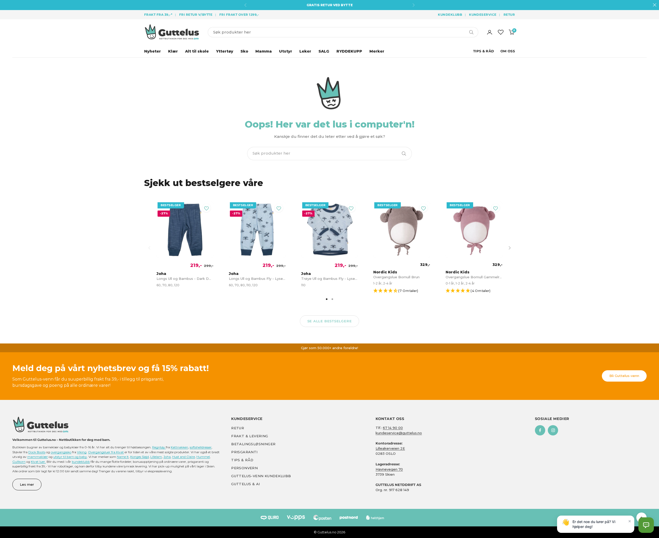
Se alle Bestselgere (329, 321)
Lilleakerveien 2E (390, 448)
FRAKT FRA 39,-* (158, 14)
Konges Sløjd (139, 457)
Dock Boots (36, 452)
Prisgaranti (244, 452)
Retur (509, 14)
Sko (244, 51)
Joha (167, 457)
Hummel (203, 457)
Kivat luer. (38, 462)
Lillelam (156, 457)
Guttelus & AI (245, 484)
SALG (323, 51)
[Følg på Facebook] (540, 430)
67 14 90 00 (393, 428)
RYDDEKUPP (349, 51)
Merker (376, 51)
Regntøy (159, 447)
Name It (123, 457)
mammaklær (37, 457)
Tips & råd (242, 460)
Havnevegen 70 (389, 469)
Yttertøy (224, 51)
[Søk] (404, 153)
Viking (81, 452)
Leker (305, 51)
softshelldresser (201, 447)
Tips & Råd (483, 51)
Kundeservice (483, 14)
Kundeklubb (450, 14)
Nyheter (152, 51)
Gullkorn (18, 462)
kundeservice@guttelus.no (399, 433)
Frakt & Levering (249, 436)
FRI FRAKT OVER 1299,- (239, 14)
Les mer (27, 484)
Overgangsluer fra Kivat (106, 452)
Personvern (244, 468)
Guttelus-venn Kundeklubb (261, 476)
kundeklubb (81, 462)
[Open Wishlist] (501, 32)
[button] (404, 291)
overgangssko (61, 452)
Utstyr (285, 51)
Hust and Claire (183, 457)
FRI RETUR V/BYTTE (195, 14)
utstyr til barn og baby (70, 457)
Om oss (507, 51)
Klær (173, 51)
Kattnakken (179, 447)
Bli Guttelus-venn (624, 376)
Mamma (263, 51)
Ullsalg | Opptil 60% (330, 5)
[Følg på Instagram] (553, 430)
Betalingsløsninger (253, 444)
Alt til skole (197, 51)
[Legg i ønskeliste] (206, 208)
